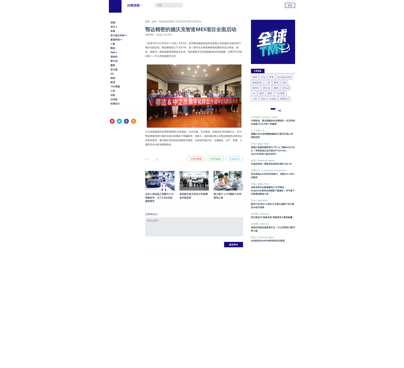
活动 (253, 200)
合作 (154, 21)
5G (112, 73)
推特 (112, 77)
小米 (112, 90)
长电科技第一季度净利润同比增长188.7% (271, 163)
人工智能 (256, 130)
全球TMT (149, 34)
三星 (112, 43)
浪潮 (112, 22)
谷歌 (112, 95)
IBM (112, 52)
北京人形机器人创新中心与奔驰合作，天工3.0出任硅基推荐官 (159, 197)
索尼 (112, 82)
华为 (112, 26)
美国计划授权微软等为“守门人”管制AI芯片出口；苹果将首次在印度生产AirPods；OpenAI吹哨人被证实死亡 (273, 150)
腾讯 (112, 48)
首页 (147, 21)
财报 (253, 160)
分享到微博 (196, 158)
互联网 (255, 213)
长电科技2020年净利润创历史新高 (268, 240)
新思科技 (115, 39)
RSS (133, 121)
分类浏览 (133, 5)
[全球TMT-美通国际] (115, 6)
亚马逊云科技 (117, 35)
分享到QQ (234, 158)
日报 (253, 143)
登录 (290, 5)
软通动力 (115, 103)
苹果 (112, 31)
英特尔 (114, 56)
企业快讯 (256, 117)
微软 (112, 65)
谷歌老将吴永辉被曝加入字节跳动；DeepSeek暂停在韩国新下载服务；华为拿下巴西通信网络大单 (273, 190)
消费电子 (256, 170)
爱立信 (114, 60)
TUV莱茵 (115, 86)
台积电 (114, 99)
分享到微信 (215, 158)
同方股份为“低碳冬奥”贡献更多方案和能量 (272, 217)
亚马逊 (114, 69)
